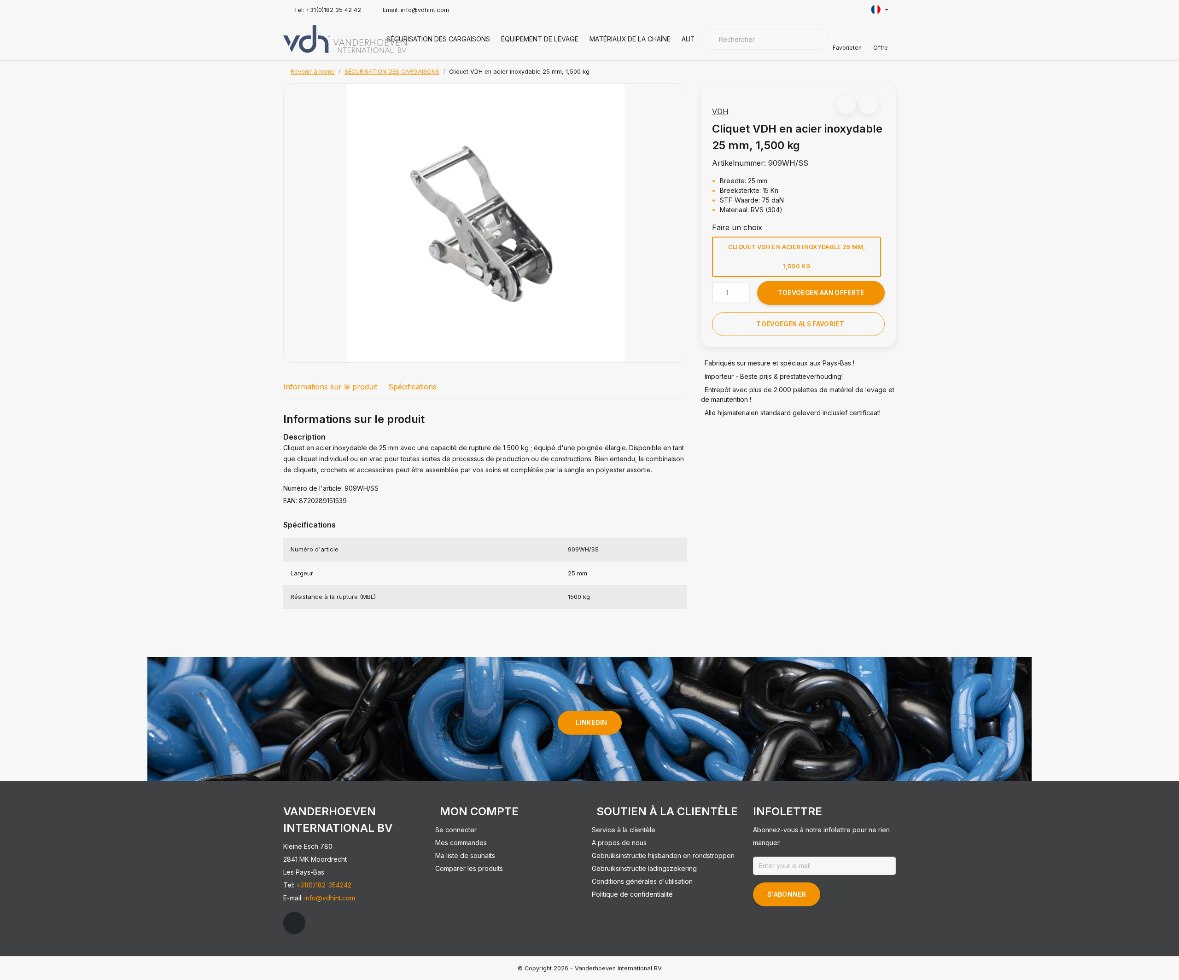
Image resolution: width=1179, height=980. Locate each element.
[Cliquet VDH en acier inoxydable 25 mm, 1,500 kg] (485, 223)
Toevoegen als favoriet (800, 324)
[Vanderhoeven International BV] (345, 38)
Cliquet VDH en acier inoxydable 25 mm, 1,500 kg (796, 257)
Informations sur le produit (330, 386)
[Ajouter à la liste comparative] (868, 104)
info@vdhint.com (329, 898)
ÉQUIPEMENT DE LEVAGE (539, 39)
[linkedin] (294, 923)
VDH (720, 111)
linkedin (591, 722)
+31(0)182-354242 (323, 885)
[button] (846, 104)
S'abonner (786, 894)
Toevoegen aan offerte (820, 292)
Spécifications (412, 386)
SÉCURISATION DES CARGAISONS (438, 39)
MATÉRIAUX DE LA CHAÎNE (630, 39)
